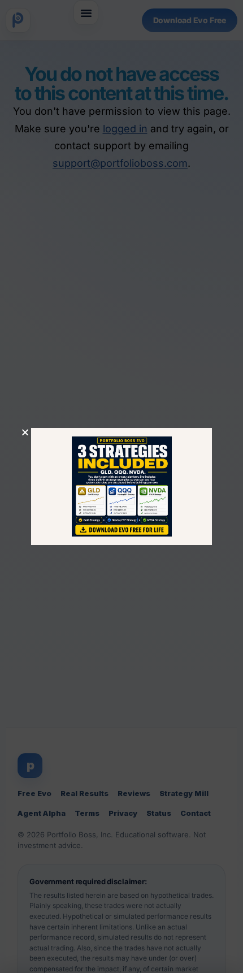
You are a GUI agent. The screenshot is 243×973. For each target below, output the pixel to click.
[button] (25, 432)
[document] (121, 486)
